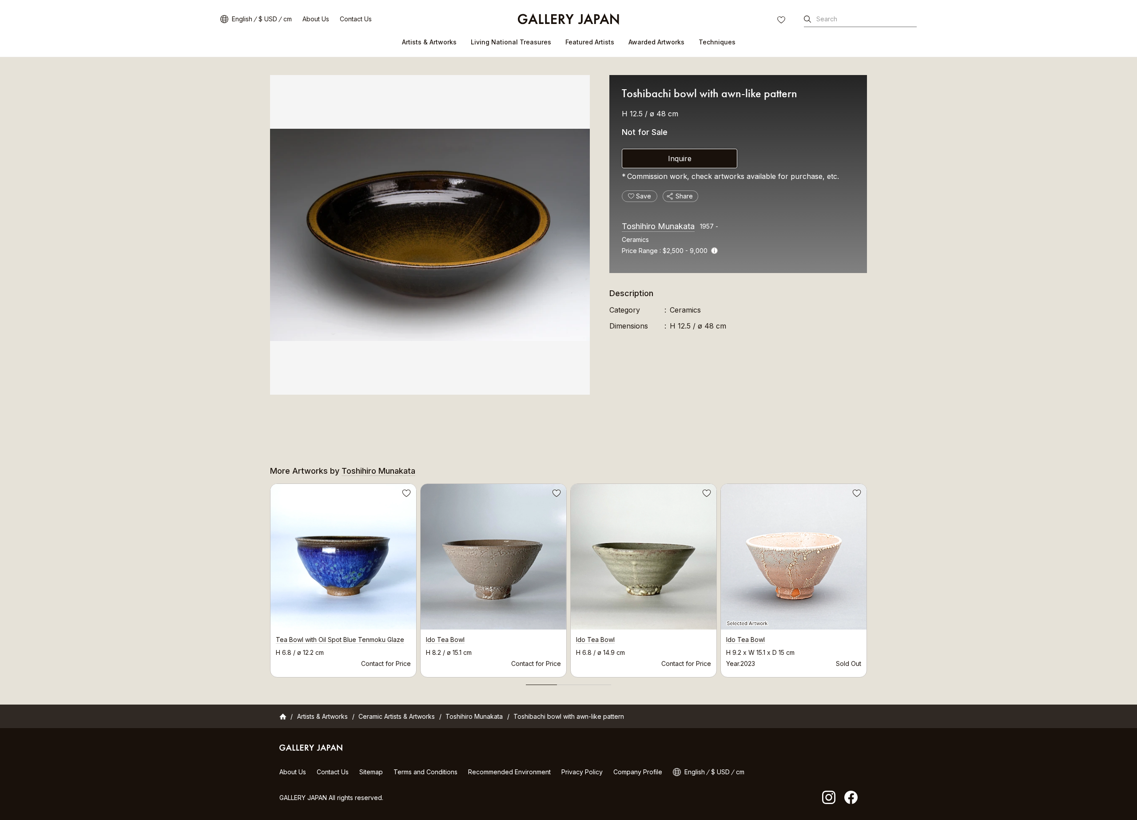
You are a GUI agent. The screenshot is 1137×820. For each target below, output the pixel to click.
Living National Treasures (511, 42)
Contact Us (356, 19)
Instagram (828, 797)
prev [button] (270, 578)
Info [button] (714, 250)
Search (826, 19)
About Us (315, 19)
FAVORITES (782, 21)
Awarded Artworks (656, 42)
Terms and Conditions (425, 772)
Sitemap (371, 772)
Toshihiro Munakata (658, 226)
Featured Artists (589, 42)
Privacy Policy (582, 772)
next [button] (867, 578)
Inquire (680, 158)
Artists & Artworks (429, 42)
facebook (851, 797)
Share (684, 196)
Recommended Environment (509, 772)
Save (405, 494)
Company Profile (637, 772)
